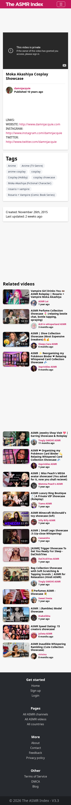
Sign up (35, 691)
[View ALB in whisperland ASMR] (34, 326)
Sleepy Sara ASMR (48, 344)
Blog (35, 786)
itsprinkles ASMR (47, 366)
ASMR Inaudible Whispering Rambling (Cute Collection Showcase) (48, 647)
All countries (35, 724)
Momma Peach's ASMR (50, 483)
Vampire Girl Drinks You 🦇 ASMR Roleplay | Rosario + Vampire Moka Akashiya (48, 294)
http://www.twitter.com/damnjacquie (31, 142)
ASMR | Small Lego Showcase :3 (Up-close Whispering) (49, 532)
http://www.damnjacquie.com (39, 124)
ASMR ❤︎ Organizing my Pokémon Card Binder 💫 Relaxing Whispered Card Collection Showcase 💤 (46, 455)
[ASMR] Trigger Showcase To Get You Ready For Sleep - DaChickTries (48, 551)
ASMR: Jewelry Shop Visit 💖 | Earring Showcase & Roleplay (49, 434)
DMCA (35, 781)
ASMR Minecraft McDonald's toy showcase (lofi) (48, 514)
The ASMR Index (35, 800)
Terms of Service (35, 776)
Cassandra (44, 538)
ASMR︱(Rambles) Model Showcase (46, 610)
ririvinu (42, 654)
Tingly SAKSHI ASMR (49, 440)
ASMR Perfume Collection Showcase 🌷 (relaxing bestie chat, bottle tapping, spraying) (49, 315)
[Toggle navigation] (61, 4)
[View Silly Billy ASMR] (34, 522)
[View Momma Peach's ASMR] (34, 486)
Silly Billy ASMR (46, 520)
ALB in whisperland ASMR (52, 324)
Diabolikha (44, 616)
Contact (35, 748)
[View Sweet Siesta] (34, 600)
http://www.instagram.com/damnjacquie (34, 133)
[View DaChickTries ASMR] (34, 560)
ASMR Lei (43, 301)
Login (35, 696)
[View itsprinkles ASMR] (34, 368)
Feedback (35, 753)
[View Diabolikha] (34, 618)
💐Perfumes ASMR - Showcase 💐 (43, 592)
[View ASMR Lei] (34, 303)
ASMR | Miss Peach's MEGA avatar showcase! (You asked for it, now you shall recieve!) (49, 476)
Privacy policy (35, 758)
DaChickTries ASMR (48, 558)
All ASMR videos (35, 719)
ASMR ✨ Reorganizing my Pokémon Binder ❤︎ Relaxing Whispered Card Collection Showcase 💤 (48, 357)
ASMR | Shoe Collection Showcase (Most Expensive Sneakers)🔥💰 (47, 336)
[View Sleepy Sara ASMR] (34, 346)
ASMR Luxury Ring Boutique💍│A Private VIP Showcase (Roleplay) (48, 496)
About (35, 743)
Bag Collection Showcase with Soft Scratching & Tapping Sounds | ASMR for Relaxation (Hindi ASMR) (48, 572)
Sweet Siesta (45, 598)
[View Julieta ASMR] (34, 635)
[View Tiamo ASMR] (34, 505)
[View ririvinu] (34, 656)
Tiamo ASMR (45, 503)
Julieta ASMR (45, 633)
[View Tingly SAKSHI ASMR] (34, 442)
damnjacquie (22, 88)
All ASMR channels (35, 714)
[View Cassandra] (34, 540)
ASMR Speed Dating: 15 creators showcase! (45, 627)
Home (35, 686)
